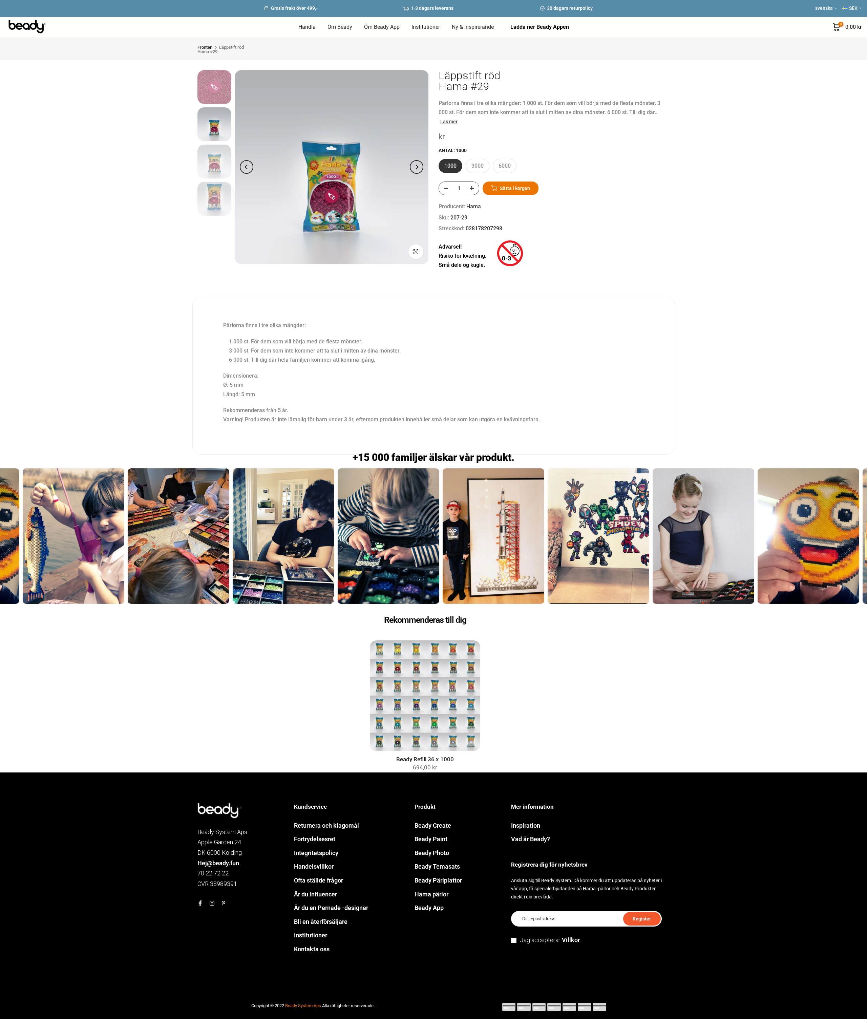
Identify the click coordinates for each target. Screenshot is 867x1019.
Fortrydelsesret (314, 839)
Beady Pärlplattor (438, 880)
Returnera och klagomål (326, 825)
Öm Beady (339, 27)
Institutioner (425, 27)
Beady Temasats (437, 866)
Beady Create (433, 825)
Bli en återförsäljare (320, 921)
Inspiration (525, 825)
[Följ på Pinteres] (223, 903)
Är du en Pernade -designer (331, 907)
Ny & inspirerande (473, 27)
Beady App (429, 907)
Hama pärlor (431, 894)
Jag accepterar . (550, 939)
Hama (473, 206)
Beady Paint (431, 839)
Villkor (571, 939)
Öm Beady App (382, 27)
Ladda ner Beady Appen (539, 27)
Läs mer (449, 121)
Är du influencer (315, 894)
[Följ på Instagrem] (212, 903)
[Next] (416, 167)
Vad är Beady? (530, 839)
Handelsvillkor (314, 866)
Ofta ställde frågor (318, 880)
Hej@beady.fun (218, 863)
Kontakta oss (312, 949)
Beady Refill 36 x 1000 (425, 759)
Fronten (204, 47)
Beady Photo (432, 852)
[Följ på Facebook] (200, 903)
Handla (307, 27)
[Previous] (246, 167)
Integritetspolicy (316, 852)
